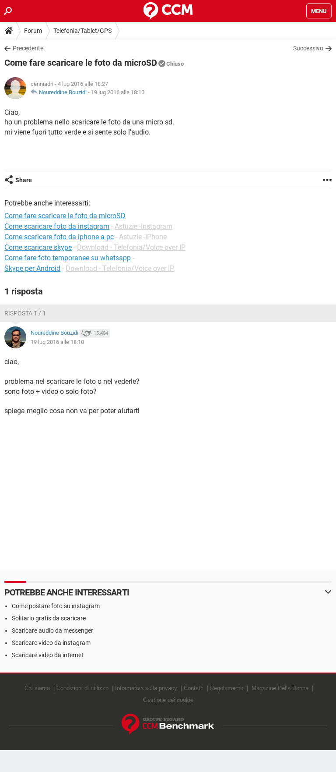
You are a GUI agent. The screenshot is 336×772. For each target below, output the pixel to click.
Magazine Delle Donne (280, 688)
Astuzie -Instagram (143, 226)
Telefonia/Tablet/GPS (82, 30)
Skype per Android (32, 268)
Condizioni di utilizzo (82, 688)
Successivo (308, 48)
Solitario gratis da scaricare (49, 618)
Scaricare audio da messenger (52, 630)
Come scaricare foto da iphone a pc (59, 237)
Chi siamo (37, 688)
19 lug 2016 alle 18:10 (117, 92)
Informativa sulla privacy (146, 688)
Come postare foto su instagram (56, 605)
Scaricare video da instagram (51, 642)
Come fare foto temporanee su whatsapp (67, 258)
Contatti (193, 688)
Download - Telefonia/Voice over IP (131, 247)
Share (23, 180)
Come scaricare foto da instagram (56, 226)
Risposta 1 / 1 (25, 313)
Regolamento (226, 688)
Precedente (28, 48)
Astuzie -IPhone (143, 237)
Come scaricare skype (38, 247)
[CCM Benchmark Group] (168, 724)
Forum (33, 30)
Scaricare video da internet (48, 655)
